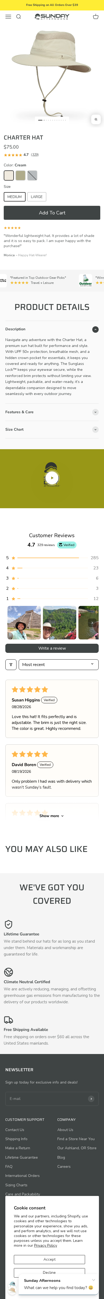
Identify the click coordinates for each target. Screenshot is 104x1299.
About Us (65, 1129)
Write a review (52, 648)
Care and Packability (22, 1194)
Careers (64, 1166)
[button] (52, 213)
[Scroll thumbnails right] (92, 623)
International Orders (22, 1175)
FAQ (9, 1166)
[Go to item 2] (59, 622)
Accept (49, 1259)
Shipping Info (16, 1138)
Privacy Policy (45, 1245)
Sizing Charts (16, 1185)
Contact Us (14, 1129)
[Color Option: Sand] (20, 175)
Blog (61, 1157)
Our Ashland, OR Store (77, 1148)
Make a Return (17, 1148)
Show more (49, 815)
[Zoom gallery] (96, 119)
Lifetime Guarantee (21, 1157)
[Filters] (11, 664)
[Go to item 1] (24, 622)
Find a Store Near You (76, 1138)
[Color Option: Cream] (9, 175)
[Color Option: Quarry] (32, 175)
